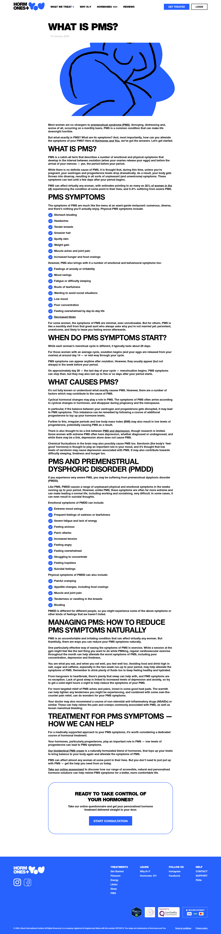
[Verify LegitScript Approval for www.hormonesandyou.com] (136, 912)
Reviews (129, 6)
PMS (113, 893)
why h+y (85, 6)
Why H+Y (145, 872)
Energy (114, 880)
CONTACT (201, 872)
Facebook (174, 876)
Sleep (113, 889)
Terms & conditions (183, 928)
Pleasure (115, 876)
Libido (114, 885)
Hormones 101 (107, 6)
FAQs (199, 880)
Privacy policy (201, 928)
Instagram (175, 872)
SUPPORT (201, 876)
